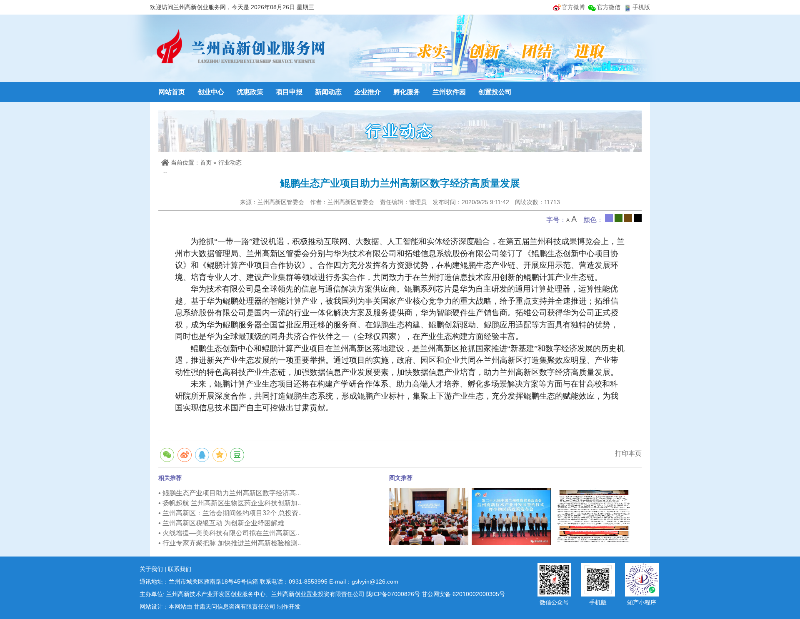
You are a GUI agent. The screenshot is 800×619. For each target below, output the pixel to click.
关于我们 (151, 569)
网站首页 (171, 91)
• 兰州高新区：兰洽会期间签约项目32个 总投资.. (230, 513)
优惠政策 (250, 91)
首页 (206, 162)
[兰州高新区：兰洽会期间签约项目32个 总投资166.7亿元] (511, 515)
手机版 (641, 7)
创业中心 (211, 91)
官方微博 (573, 7)
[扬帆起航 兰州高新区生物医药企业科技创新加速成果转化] (428, 515)
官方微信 (608, 7)
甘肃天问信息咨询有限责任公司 (234, 606)
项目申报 (289, 91)
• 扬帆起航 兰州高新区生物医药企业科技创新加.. (229, 503)
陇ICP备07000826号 (393, 594)
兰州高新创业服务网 (239, 48)
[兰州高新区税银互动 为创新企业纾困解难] (593, 515)
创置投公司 (495, 91)
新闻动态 (328, 91)
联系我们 (179, 569)
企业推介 (367, 91)
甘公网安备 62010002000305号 (463, 594)
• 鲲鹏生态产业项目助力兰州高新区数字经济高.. (228, 493)
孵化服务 (406, 91)
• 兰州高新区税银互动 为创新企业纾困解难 (221, 523)
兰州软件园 (449, 91)
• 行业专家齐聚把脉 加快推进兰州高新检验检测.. (229, 543)
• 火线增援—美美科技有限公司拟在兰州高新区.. (228, 533)
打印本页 (628, 453)
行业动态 (230, 162)
